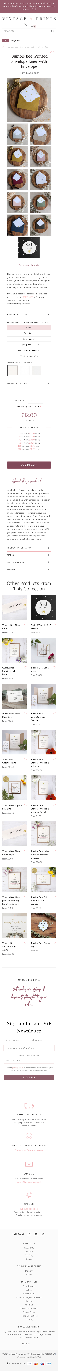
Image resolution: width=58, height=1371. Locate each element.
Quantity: (20, 400)
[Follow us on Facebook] (29, 1234)
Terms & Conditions (29, 1316)
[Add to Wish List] (52, 53)
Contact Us (29, 1248)
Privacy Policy (29, 1312)
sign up (26, 1343)
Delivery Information (29, 1308)
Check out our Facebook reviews (29, 1150)
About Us (29, 1305)
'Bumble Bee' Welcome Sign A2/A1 (9, 946)
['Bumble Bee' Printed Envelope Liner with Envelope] (17, 134)
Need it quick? (29, 1293)
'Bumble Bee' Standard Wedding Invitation (40, 763)
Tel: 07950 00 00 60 (29, 1209)
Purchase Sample (29, 265)
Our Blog (29, 1255)
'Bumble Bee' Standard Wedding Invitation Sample (40, 808)
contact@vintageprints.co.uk (20, 303)
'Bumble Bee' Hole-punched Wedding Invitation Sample (11, 900)
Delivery (29, 1271)
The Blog (29, 1301)
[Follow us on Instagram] (43, 1234)
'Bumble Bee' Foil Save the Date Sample (39, 900)
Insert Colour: (13, 362)
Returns (29, 1274)
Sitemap (29, 1259)
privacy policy (18, 1068)
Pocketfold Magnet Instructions (29, 1297)
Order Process (29, 1286)
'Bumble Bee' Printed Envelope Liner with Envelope (28, 47)
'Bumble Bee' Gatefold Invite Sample (38, 717)
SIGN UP (29, 1077)
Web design (21, 1357)
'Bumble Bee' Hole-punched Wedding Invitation (40, 854)
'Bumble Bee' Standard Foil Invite (8, 671)
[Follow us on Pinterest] (36, 1234)
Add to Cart (29, 465)
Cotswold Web (35, 1357)
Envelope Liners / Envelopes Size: (23, 322)
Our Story (29, 1251)
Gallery (29, 1290)
